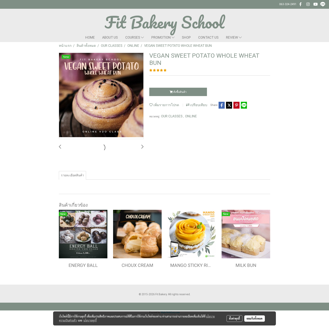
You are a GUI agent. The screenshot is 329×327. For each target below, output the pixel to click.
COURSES (133, 37)
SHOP (186, 37)
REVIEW (232, 37)
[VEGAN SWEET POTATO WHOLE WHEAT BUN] (101, 95)
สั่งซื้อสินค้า (180, 91)
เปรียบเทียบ (198, 105)
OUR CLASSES (172, 116)
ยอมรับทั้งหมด (255, 318)
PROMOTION (161, 37)
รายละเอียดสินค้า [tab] (72, 175)
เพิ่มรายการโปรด (166, 105)
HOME (90, 37)
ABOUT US (110, 37)
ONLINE (191, 116)
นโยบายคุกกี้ (90, 320)
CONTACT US (208, 37)
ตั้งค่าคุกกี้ (234, 318)
